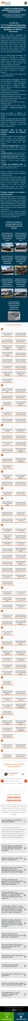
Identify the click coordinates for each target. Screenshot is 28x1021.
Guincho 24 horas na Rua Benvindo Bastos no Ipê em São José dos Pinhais (13, 27)
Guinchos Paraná (10, 55)
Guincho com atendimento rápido (12, 164)
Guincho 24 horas (7, 153)
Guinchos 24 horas (6, 37)
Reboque (19, 113)
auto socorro (15, 79)
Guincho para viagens (16, 107)
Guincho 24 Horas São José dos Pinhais (13, 118)
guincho (9, 79)
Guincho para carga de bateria (10, 145)
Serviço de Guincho (7, 113)
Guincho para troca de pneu (10, 156)
